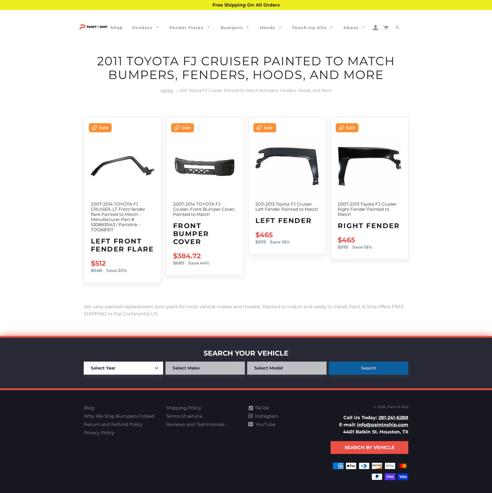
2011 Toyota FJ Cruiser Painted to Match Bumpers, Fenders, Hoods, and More (255, 90)
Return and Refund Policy (113, 424)
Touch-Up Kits (310, 27)
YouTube (265, 424)
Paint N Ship (397, 407)
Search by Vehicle (370, 447)
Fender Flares (187, 27)
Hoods (268, 27)
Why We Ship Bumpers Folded (119, 416)
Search (368, 368)
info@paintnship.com (382, 424)
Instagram (266, 416)
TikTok (261, 408)
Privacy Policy (99, 432)
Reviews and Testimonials (195, 424)
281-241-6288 (393, 417)
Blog (89, 408)
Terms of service (184, 416)
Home (167, 90)
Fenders (143, 27)
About (351, 27)
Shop (116, 27)
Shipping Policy (183, 408)
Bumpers (232, 27)
